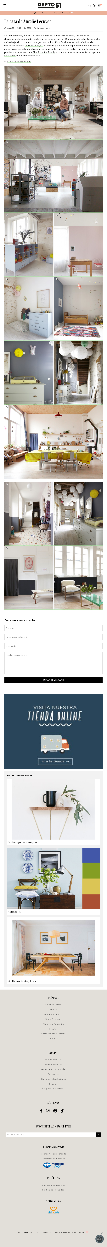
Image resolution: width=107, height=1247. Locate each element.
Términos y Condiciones (53, 1185)
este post (10, 56)
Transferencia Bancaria (53, 1159)
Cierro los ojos (14, 911)
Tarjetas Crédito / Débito (53, 1154)
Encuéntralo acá (63, 13)
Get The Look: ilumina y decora (22, 981)
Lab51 (81, 1233)
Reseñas (53, 1029)
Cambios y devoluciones (53, 1079)
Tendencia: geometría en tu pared (22, 842)
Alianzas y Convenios (53, 1024)
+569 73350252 (54, 1065)
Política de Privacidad (53, 1190)
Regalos (53, 1084)
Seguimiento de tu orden (53, 1069)
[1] (99, 6)
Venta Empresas (53, 1019)
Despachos (53, 1074)
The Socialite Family (44, 52)
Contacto (53, 1039)
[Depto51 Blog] (49, 5)
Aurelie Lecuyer (33, 46)
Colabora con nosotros (53, 1034)
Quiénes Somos (53, 1005)
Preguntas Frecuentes (53, 1089)
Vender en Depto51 (53, 1014)
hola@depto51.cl (53, 1060)
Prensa (53, 1010)
